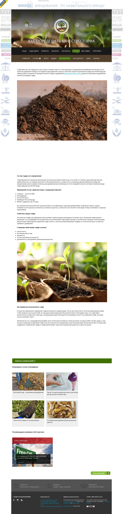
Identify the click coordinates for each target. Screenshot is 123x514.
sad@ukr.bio (66, 503)
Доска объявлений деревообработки (52, 506)
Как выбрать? (64, 58)
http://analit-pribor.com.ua (73, 74)
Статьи (76, 51)
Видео (53, 58)
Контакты (66, 51)
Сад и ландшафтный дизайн (49, 500)
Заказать (55, 51)
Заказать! (20, 462)
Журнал (96, 58)
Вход (92, 25)
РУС (30, 26)
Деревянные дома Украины (49, 501)
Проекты (45, 51)
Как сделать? (78, 58)
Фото (46, 58)
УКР (30, 24)
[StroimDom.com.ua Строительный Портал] (91, 507)
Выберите (96, 486)
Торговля (97, 51)
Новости (26, 58)
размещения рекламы (69, 501)
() (25, 361)
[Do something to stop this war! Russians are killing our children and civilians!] (4, 4)
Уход (24, 51)
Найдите (62, 486)
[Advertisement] (62, 157)
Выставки (85, 51)
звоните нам (76, 503)
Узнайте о (29, 486)
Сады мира (34, 51)
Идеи (88, 58)
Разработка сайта (68, 506)
